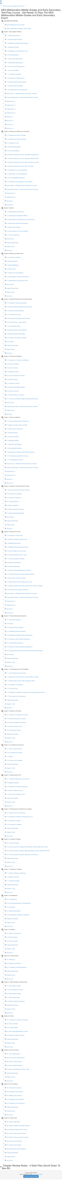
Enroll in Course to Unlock (31, 1176)
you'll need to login (37, 1174)
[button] (1, 1)
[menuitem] (1, 4)
